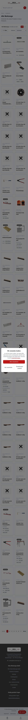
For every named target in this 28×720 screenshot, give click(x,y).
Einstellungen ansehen (19, 367)
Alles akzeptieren (14, 362)
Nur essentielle (8, 367)
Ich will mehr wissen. (16, 358)
